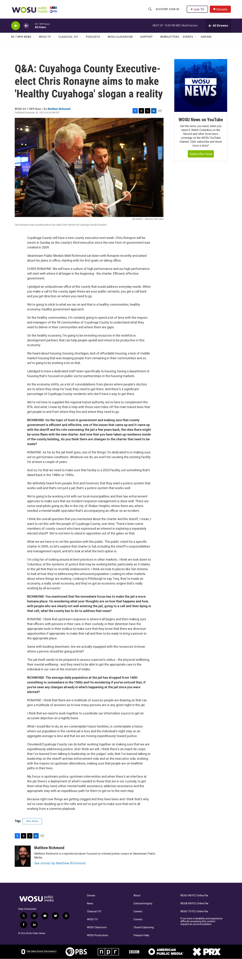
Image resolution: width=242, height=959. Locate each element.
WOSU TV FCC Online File (194, 911)
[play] (15, 26)
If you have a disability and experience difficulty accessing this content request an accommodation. (201, 921)
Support (146, 36)
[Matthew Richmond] (23, 856)
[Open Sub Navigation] (181, 9)
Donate (221, 9)
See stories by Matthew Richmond (59, 863)
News (90, 903)
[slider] (31, 25)
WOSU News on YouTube (201, 119)
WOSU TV (45, 36)
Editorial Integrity (143, 903)
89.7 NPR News (21, 36)
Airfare (206, 36)
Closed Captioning (144, 927)
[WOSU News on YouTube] (200, 85)
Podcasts (93, 36)
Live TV (199, 9)
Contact (138, 919)
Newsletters (169, 36)
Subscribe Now (201, 154)
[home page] (40, 898)
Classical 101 (68, 36)
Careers (138, 911)
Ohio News (32, 821)
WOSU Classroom (120, 36)
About (137, 895)
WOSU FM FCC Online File (194, 895)
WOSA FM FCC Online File (194, 903)
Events (188, 36)
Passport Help (141, 935)
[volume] (26, 26)
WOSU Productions (97, 935)
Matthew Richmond (59, 109)
